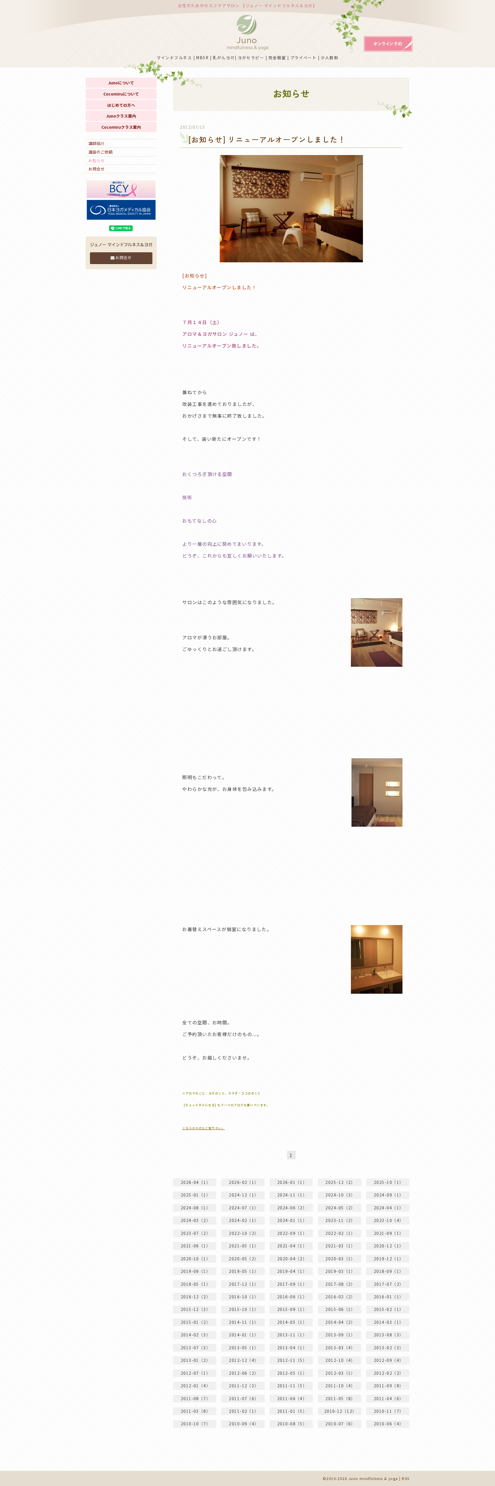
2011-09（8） (389, 1385)
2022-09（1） (292, 1233)
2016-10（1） (244, 1296)
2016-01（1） (389, 1296)
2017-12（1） (244, 1284)
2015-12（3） (196, 1309)
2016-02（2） (340, 1296)
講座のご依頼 (101, 152)
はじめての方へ (121, 105)
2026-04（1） (196, 1182)
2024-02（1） (244, 1220)
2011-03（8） (196, 1411)
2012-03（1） (340, 1373)
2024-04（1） (389, 1208)
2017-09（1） (292, 1284)
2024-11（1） (292, 1195)
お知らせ (97, 160)
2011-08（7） (196, 1398)
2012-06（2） (244, 1373)
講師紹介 (97, 143)
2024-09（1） (389, 1195)
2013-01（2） (196, 1360)
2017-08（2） (340, 1284)
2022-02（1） (340, 1233)
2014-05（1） (292, 1322)
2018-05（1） (196, 1284)
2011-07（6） (244, 1398)
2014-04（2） (340, 1322)
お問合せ (97, 169)
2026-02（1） (244, 1182)
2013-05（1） (244, 1347)
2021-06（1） (196, 1246)
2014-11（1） (244, 1322)
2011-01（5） (292, 1411)
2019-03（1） (340, 1271)
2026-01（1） (292, 1182)
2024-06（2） (292, 1208)
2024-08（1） (196, 1208)
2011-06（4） (292, 1398)
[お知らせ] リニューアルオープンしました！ (267, 139)
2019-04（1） (292, 1271)
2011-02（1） (244, 1411)
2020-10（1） (196, 1258)
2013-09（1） (340, 1335)
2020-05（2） (244, 1258)
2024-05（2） (340, 1208)
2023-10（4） (389, 1220)
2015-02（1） (389, 1309)
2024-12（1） (244, 1195)
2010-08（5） (292, 1424)
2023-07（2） (196, 1233)
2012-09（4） (389, 1360)
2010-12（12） (340, 1411)
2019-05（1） (244, 1271)
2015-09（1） (292, 1309)
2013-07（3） (196, 1347)
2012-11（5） (292, 1360)
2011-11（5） (292, 1385)
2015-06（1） (340, 1309)
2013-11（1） (292, 1335)
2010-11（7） (389, 1411)
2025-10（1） (389, 1182)
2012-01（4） (196, 1385)
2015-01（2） (196, 1322)
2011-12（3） (244, 1385)
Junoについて (121, 83)
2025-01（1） (196, 1195)
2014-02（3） (196, 1335)
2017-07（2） (389, 1284)
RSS (405, 1478)
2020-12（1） (389, 1246)
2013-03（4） (340, 1347)
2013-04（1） (292, 1347)
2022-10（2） (244, 1233)
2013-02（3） (389, 1347)
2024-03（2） (196, 1220)
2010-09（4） (244, 1424)
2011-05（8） (340, 1398)
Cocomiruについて (121, 94)
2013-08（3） (389, 1335)
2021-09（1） (389, 1233)
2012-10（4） (340, 1360)
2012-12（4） (244, 1360)
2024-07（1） (244, 1208)
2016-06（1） (292, 1296)
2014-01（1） (244, 1335)
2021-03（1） (340, 1246)
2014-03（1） (389, 1322)
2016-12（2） (196, 1296)
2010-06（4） (389, 1424)
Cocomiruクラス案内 (121, 127)
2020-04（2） (292, 1258)
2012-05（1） (292, 1373)
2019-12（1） (389, 1258)
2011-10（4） (340, 1385)
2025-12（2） (340, 1182)
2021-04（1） (292, 1246)
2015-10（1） (244, 1309)
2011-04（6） (389, 1398)
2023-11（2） (340, 1220)
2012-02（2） (389, 1373)
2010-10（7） (196, 1424)
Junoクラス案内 (121, 116)
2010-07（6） (340, 1424)
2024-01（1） (292, 1220)
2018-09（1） (389, 1271)
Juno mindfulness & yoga (373, 1478)
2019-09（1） (196, 1271)
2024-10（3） (340, 1195)
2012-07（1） (196, 1373)
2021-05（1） (244, 1246)
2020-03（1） (340, 1258)
